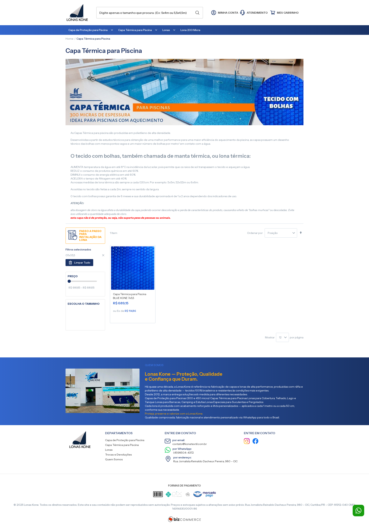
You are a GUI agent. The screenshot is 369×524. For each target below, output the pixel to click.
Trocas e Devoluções (118, 454)
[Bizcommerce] (184, 519)
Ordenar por (255, 233)
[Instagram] (247, 441)
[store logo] (79, 12)
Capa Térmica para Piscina (122, 445)
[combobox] (149, 12)
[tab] (85, 276)
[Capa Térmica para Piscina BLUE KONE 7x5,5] (132, 268)
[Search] (197, 12)
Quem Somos (114, 459)
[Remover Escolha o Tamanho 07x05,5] (103, 255)
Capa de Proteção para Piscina (124, 440)
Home (69, 38)
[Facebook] (255, 441)
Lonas (109, 449)
